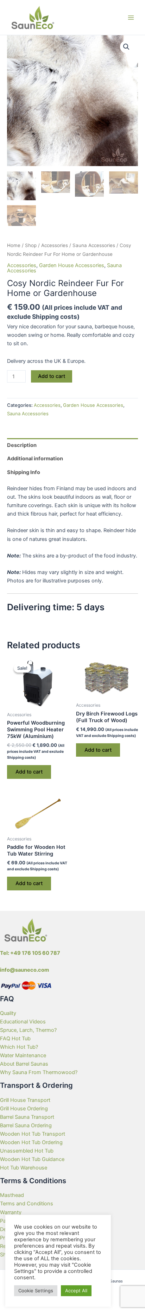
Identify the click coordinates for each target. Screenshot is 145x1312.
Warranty (10, 1212)
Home (13, 245)
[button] (126, 46)
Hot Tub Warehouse (23, 1168)
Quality (8, 1013)
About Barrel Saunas (24, 1064)
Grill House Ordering (24, 1108)
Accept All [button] (76, 1290)
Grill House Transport (25, 1100)
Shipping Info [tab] (23, 472)
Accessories (54, 245)
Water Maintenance (23, 1055)
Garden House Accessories (71, 265)
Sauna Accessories (93, 245)
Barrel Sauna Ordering (26, 1125)
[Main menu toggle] (131, 17)
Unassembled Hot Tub (26, 1151)
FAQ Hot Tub (15, 1038)
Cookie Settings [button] (35, 1290)
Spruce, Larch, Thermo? (28, 1030)
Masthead (12, 1195)
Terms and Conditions (26, 1203)
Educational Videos (23, 1021)
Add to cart (51, 376)
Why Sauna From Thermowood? (38, 1072)
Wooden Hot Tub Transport (32, 1134)
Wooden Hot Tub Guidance (32, 1159)
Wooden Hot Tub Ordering (31, 1142)
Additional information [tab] (35, 458)
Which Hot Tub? (19, 1047)
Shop (31, 245)
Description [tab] (22, 445)
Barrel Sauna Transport (27, 1117)
